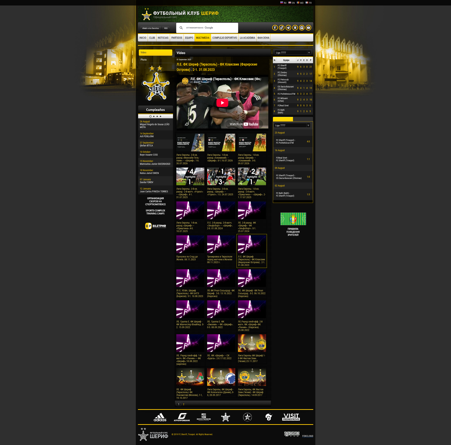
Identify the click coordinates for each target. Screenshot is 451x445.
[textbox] (291, 53)
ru (285, 2)
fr (310, 2)
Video (143, 52)
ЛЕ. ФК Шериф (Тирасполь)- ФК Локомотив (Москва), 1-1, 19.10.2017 (189, 393)
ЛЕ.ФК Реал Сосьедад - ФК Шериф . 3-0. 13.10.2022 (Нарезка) (221, 293)
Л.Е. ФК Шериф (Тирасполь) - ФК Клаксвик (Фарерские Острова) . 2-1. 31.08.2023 (251, 260)
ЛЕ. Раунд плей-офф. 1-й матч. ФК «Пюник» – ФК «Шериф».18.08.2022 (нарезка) (188, 359)
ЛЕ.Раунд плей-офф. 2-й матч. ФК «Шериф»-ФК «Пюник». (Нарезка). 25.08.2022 (250, 325)
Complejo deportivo (224, 37)
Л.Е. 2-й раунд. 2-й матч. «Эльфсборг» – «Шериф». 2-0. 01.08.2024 (220, 225)
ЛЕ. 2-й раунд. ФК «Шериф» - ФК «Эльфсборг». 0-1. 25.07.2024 (247, 227)
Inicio (142, 37)
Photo (144, 59)
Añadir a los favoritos (150, 28)
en (293, 2)
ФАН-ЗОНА (263, 37)
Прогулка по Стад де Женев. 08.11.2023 (187, 258)
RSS (166, 28)
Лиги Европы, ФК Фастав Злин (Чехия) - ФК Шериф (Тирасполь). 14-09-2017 (250, 392)
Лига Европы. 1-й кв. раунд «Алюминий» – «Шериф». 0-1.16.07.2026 (220, 157)
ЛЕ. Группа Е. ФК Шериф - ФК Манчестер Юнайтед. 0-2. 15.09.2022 (190, 324)
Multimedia (202, 37)
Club (152, 37)
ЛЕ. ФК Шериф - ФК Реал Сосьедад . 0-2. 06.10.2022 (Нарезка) (251, 293)
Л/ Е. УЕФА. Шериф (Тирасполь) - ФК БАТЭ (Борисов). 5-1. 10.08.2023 (189, 293)
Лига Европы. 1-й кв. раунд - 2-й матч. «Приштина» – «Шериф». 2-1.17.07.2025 (251, 193)
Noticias (163, 37)
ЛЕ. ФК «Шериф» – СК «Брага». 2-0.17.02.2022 (219, 357)
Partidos (176, 37)
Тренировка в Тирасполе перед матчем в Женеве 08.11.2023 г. (219, 259)
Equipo (189, 37)
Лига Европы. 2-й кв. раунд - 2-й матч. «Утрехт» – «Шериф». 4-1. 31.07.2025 (189, 193)
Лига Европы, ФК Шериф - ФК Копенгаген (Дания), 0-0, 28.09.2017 (220, 392)
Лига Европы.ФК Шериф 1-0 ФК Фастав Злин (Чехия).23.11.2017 (251, 358)
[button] (309, 53)
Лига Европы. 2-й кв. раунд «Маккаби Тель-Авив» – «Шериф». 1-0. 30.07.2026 (187, 159)
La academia (247, 37)
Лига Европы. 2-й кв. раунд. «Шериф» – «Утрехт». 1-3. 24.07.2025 (220, 191)
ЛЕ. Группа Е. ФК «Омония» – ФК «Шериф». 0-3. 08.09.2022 (220, 324)
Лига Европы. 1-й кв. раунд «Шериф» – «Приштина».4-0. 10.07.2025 (187, 227)
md (302, 2)
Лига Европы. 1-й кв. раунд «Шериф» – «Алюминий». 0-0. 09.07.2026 (248, 159)
